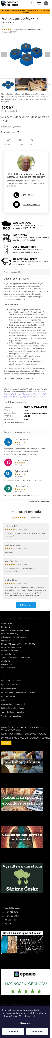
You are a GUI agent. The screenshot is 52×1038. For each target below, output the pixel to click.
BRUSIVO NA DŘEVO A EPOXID (35, 407)
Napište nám (6, 627)
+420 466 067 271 (13, 912)
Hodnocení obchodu (26, 511)
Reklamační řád (7, 640)
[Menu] (46, 3)
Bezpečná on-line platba (11, 647)
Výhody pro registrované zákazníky (15, 657)
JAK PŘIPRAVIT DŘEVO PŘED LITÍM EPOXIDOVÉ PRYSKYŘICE (25, 738)
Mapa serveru (6, 664)
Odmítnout (13, 1031)
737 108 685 (28, 195)
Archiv (6, 743)
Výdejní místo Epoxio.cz (11, 716)
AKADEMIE (5, 661)
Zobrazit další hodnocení (39, 501)
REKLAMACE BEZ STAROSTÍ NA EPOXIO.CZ (18, 644)
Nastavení (25, 1023)
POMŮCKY (28, 419)
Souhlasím (37, 1031)
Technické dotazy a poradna (12, 712)
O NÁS (3, 700)
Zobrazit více (26, 605)
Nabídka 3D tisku (8, 696)
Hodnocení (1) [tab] (15, 272)
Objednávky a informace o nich (14, 704)
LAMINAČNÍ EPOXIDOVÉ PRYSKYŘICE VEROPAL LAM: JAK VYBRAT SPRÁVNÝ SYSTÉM (24, 728)
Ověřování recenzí (8, 654)
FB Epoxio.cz (10, 920)
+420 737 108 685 (13, 916)
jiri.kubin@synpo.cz (31, 204)
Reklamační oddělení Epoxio (12, 708)
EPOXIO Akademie (8, 688)
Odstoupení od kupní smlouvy (13, 637)
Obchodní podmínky (9, 634)
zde (34, 1016)
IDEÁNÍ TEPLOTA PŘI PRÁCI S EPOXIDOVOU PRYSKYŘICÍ (23, 734)
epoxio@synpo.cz (12, 908)
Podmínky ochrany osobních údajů (15, 630)
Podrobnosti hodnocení (33, 29)
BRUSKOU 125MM (31, 413)
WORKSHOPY (6, 623)
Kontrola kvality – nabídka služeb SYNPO (18, 692)
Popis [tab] (6, 272)
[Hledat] (32, 3)
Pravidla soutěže (8, 667)
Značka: (10, 32)
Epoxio (8, 923)
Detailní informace (8, 132)
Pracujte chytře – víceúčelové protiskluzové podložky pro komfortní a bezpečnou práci (25, 395)
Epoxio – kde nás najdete (11, 680)
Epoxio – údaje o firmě (10, 684)
